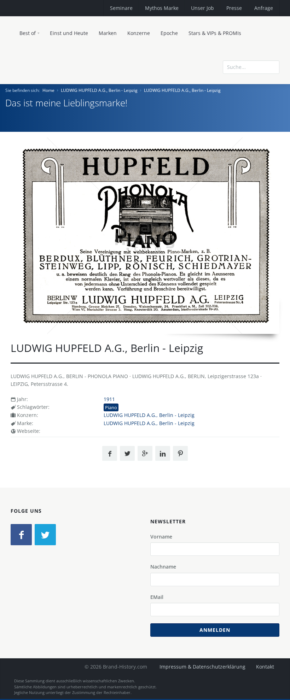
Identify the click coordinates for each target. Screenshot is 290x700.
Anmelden (214, 630)
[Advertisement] (228, 117)
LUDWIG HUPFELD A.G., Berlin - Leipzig (99, 90)
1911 (109, 399)
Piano (111, 407)
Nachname (163, 566)
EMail (156, 597)
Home (48, 90)
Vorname (161, 536)
